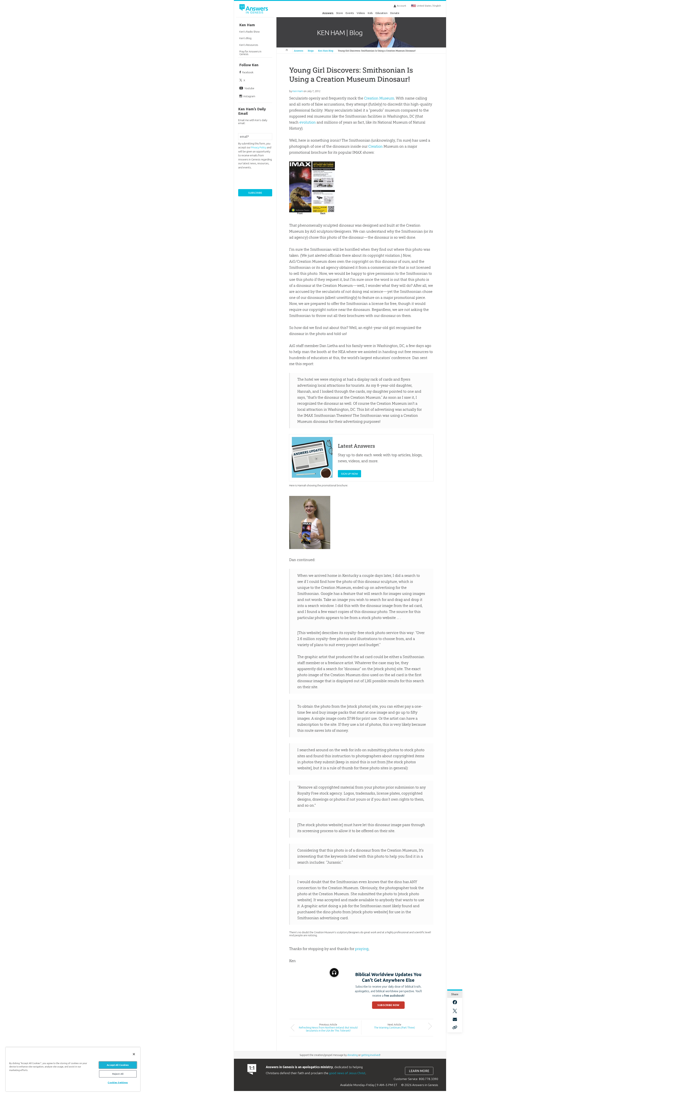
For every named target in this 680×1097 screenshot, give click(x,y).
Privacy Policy (258, 147)
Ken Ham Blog (325, 50)
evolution (307, 122)
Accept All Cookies (118, 1065)
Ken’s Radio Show (249, 31)
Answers (327, 13)
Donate (394, 13)
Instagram (249, 96)
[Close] (134, 1054)
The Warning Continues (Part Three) (394, 1027)
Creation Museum (379, 98)
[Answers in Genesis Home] (254, 9)
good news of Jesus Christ (347, 1073)
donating (352, 1054)
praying (362, 949)
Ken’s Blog (245, 38)
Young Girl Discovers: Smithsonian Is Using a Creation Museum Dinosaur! (377, 50)
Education (381, 13)
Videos (361, 13)
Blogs (311, 50)
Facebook (247, 72)
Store (339, 13)
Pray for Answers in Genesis (250, 53)
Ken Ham (247, 25)
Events (349, 13)
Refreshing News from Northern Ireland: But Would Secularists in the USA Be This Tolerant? (328, 1029)
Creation (375, 146)
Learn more (419, 1071)
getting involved (370, 1054)
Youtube (249, 88)
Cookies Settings (118, 1082)
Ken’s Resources (248, 44)
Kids (370, 13)
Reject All (117, 1074)
